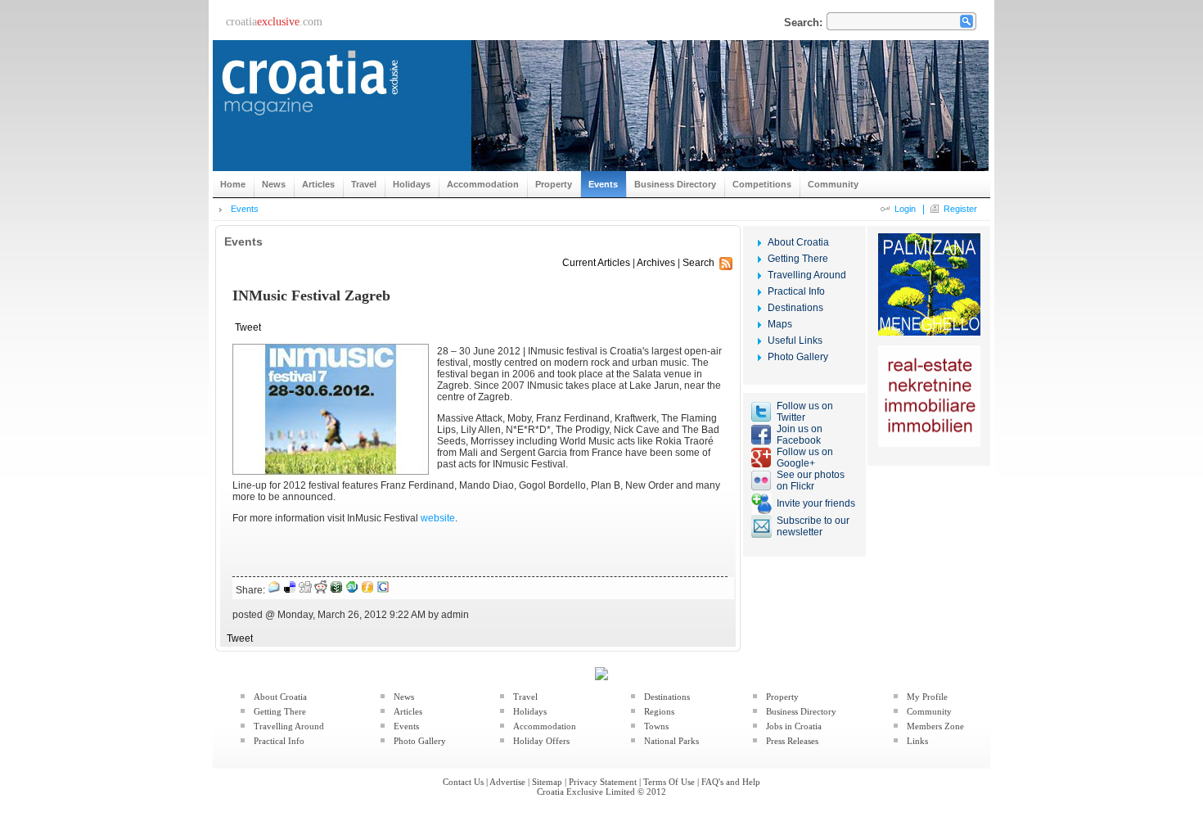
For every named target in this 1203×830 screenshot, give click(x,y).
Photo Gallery (798, 357)
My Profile (927, 696)
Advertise (507, 782)
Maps (780, 324)
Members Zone (935, 726)
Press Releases (792, 741)
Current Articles (596, 262)
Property (782, 696)
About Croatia (798, 242)
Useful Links (795, 340)
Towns (656, 726)
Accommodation (544, 726)
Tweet (248, 327)
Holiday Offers (541, 741)
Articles (408, 711)
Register (960, 209)
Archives (656, 262)
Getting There (798, 258)
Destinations (795, 308)
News (404, 696)
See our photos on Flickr (811, 480)
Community (929, 711)
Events (245, 209)
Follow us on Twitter (805, 411)
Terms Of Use (669, 782)
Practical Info (796, 291)
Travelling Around (807, 275)
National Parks (671, 741)
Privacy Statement (603, 782)
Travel (525, 696)
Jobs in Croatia (794, 726)
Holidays (530, 711)
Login (905, 209)
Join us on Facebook (799, 434)
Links (917, 741)
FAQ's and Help (730, 782)
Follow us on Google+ (805, 457)
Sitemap (547, 782)
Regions (659, 711)
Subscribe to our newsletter (813, 526)
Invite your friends (816, 503)
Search (698, 262)
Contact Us (463, 782)
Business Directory (801, 711)
